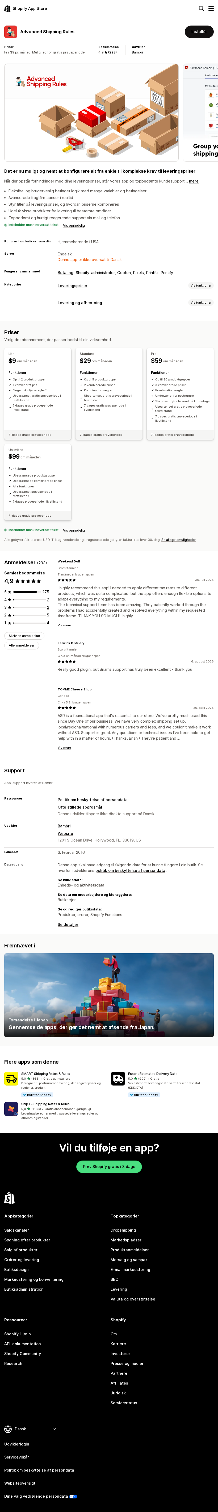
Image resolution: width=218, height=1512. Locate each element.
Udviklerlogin (16, 1444)
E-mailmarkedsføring (130, 1269)
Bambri (137, 52)
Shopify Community (22, 1353)
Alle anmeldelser (22, 645)
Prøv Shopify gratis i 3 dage (109, 1166)
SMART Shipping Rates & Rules (45, 1074)
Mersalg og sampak (129, 1259)
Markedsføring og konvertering (34, 1279)
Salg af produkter (20, 1250)
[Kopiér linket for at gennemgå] (83, 562)
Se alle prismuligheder (178, 540)
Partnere (119, 1373)
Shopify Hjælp (17, 1334)
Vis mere (64, 625)
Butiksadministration (24, 1289)
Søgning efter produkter (27, 1240)
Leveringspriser (72, 285)
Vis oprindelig (74, 225)
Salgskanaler (16, 1230)
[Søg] (201, 8)
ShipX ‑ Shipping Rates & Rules (45, 1104)
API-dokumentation (22, 1343)
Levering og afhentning (80, 302)
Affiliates (119, 1383)
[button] (55, 1085)
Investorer (120, 1353)
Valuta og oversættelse (133, 1299)
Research (13, 1363)
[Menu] (211, 8)
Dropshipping (123, 1230)
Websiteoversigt (19, 1483)
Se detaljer (68, 924)
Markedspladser (126, 1240)
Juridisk (118, 1393)
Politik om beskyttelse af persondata (93, 799)
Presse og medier (127, 1363)
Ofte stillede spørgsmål (80, 807)
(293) (112, 52)
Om (114, 1334)
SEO (114, 1279)
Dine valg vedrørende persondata (36, 1496)
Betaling (65, 272)
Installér (199, 31)
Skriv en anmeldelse (24, 636)
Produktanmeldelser (130, 1250)
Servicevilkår (16, 1457)
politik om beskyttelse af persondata (130, 870)
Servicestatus (124, 1403)
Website (65, 833)
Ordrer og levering (21, 1259)
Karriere (118, 1343)
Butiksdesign (16, 1269)
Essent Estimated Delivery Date (152, 1074)
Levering (119, 1289)
